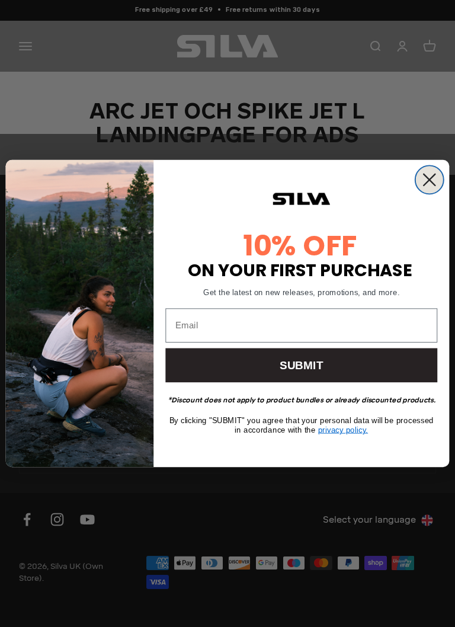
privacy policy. (343, 430)
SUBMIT (301, 365)
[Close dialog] (429, 179)
